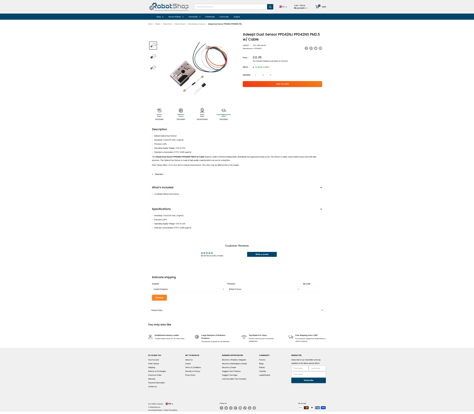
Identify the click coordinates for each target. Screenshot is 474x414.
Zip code (306, 284)
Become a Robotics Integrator (234, 360)
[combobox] (230, 7)
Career (188, 364)
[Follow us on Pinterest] (235, 408)
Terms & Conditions (193, 367)
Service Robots (174, 17)
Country (155, 284)
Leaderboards (264, 375)
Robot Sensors (180, 24)
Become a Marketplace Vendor (234, 364)
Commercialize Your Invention (234, 379)
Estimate (159, 297)
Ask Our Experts (202, 119)
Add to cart (282, 84)
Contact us (152, 386)
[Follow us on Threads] (254, 408)
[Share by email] (320, 48)
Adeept (246, 45)
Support (237, 17)
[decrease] (255, 74)
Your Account (153, 360)
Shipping (151, 367)
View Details (159, 119)
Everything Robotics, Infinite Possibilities (163, 410)
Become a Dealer (229, 367)
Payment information (156, 383)
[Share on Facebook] (306, 48)
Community (224, 17)
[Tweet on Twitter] (315, 48)
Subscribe (308, 380)
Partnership (210, 17)
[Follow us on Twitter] (226, 408)
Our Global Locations (155, 404)
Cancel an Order (154, 375)
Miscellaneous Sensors (196, 24)
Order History (153, 364)
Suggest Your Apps (229, 375)
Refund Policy (157, 310)
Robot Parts (167, 24)
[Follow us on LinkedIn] (249, 408)
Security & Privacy (192, 371)
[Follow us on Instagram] (231, 408)
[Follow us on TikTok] (245, 408)
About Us (189, 360)
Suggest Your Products (231, 371)
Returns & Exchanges (157, 371)
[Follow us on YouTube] (240, 408)
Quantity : (247, 75)
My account (299, 8)
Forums (262, 360)
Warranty (151, 379)
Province (231, 284)
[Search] (270, 6)
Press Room (190, 375)
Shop (159, 17)
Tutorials (262, 371)
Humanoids (193, 17)
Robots (157, 24)
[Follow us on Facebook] (221, 408)
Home (150, 24)
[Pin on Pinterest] (311, 48)
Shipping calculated (270, 61)
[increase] (270, 74)
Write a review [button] (262, 254)
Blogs (261, 364)
